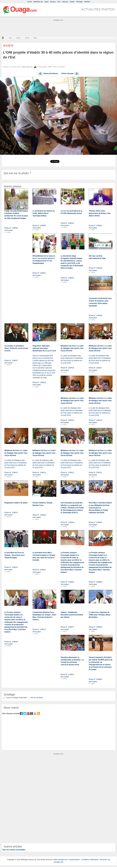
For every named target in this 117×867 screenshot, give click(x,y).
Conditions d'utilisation (90, 860)
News (58, 1)
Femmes (72, 1)
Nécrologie (79, 1)
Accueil (29, 1)
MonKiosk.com (38, 1)
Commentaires (74, 860)
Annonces (65, 1)
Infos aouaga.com (60, 860)
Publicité (87, 1)
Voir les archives (36, 698)
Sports (47, 1)
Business (53, 1)
